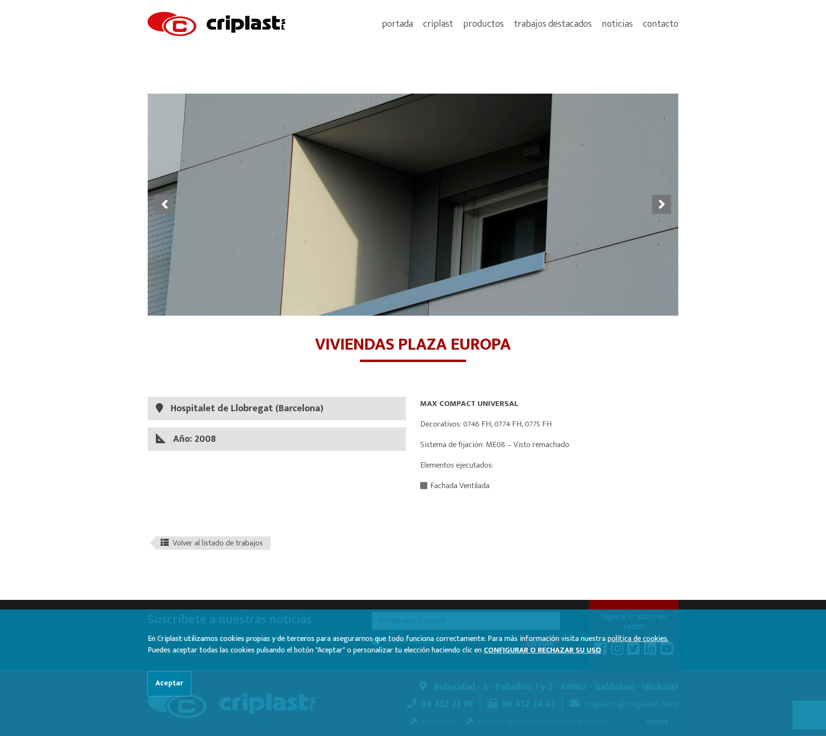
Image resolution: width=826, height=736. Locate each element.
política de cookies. (638, 638)
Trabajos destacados (553, 24)
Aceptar (169, 683)
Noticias (617, 24)
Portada (397, 24)
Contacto (660, 24)
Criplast (438, 24)
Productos (483, 24)
